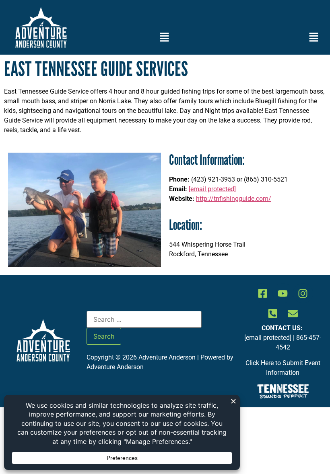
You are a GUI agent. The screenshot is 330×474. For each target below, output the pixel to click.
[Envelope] (293, 313)
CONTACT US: (283, 328)
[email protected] (212, 189)
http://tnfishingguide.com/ (233, 198)
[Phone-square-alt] (273, 313)
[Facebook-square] (263, 293)
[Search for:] (144, 319)
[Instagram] (303, 293)
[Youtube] (283, 293)
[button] (165, 38)
